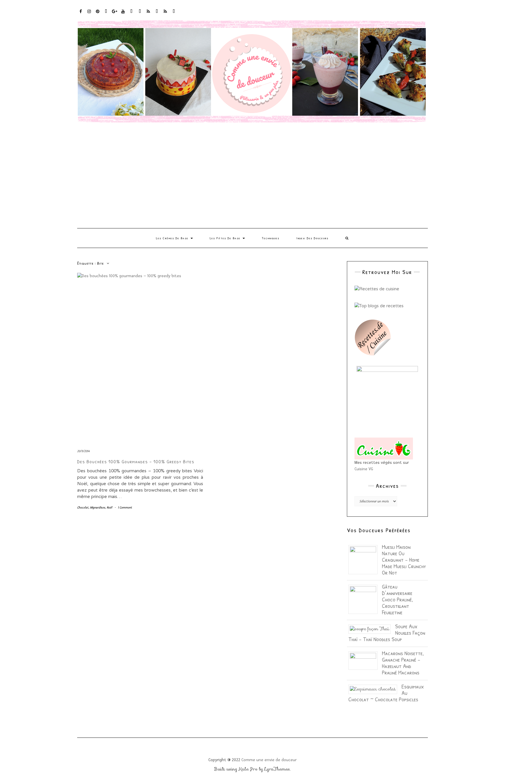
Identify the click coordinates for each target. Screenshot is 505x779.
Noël (109, 507)
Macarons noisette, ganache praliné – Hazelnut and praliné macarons (403, 662)
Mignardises (97, 507)
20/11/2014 (83, 451)
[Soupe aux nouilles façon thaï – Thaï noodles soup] (371, 628)
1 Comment (125, 507)
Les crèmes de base (173, 238)
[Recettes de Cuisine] (376, 288)
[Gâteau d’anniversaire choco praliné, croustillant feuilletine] (365, 599)
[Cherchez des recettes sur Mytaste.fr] (379, 305)
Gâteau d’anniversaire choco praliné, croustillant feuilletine (397, 599)
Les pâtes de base (226, 238)
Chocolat (83, 507)
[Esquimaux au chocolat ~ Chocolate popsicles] (375, 688)
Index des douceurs (312, 238)
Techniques (270, 238)
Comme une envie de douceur (269, 759)
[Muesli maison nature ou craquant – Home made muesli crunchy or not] (365, 559)
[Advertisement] (252, 175)
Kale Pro (248, 769)
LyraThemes (277, 769)
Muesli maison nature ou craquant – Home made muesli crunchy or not (404, 559)
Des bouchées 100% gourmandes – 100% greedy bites (135, 461)
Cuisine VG (363, 468)
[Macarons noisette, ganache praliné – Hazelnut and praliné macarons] (365, 660)
